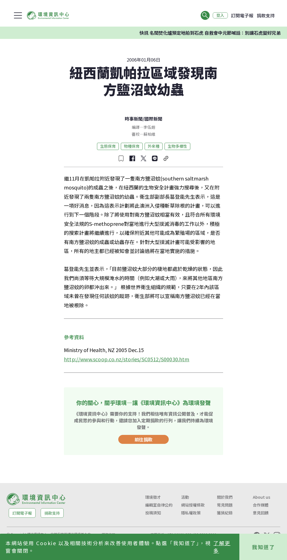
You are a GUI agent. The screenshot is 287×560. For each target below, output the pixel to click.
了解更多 (222, 546)
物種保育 (132, 146)
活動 (185, 497)
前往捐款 (143, 439)
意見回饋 (261, 513)
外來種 (153, 146)
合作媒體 (261, 505)
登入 (220, 15)
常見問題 (225, 505)
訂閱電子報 (242, 15)
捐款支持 (266, 15)
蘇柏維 (149, 134)
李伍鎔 (149, 127)
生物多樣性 (177, 146)
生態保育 (108, 146)
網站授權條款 (193, 505)
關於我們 (225, 497)
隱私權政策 (191, 513)
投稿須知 (153, 513)
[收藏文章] (121, 158)
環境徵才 (153, 497)
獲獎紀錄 (225, 513)
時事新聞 (134, 118)
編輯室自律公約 (159, 505)
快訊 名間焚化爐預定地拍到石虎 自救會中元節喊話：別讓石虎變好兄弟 (203, 32)
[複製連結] (166, 158)
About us (261, 497)
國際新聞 (153, 118)
